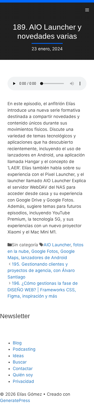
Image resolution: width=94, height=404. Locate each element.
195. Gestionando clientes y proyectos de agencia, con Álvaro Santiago (41, 270)
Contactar (23, 368)
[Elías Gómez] (8, 10)
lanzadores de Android (44, 257)
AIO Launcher (57, 244)
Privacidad (23, 381)
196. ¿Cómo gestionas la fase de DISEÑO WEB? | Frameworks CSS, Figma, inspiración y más (43, 290)
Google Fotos (44, 251)
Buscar (20, 362)
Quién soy (23, 374)
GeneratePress (15, 400)
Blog (17, 342)
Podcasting (24, 349)
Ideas (18, 355)
